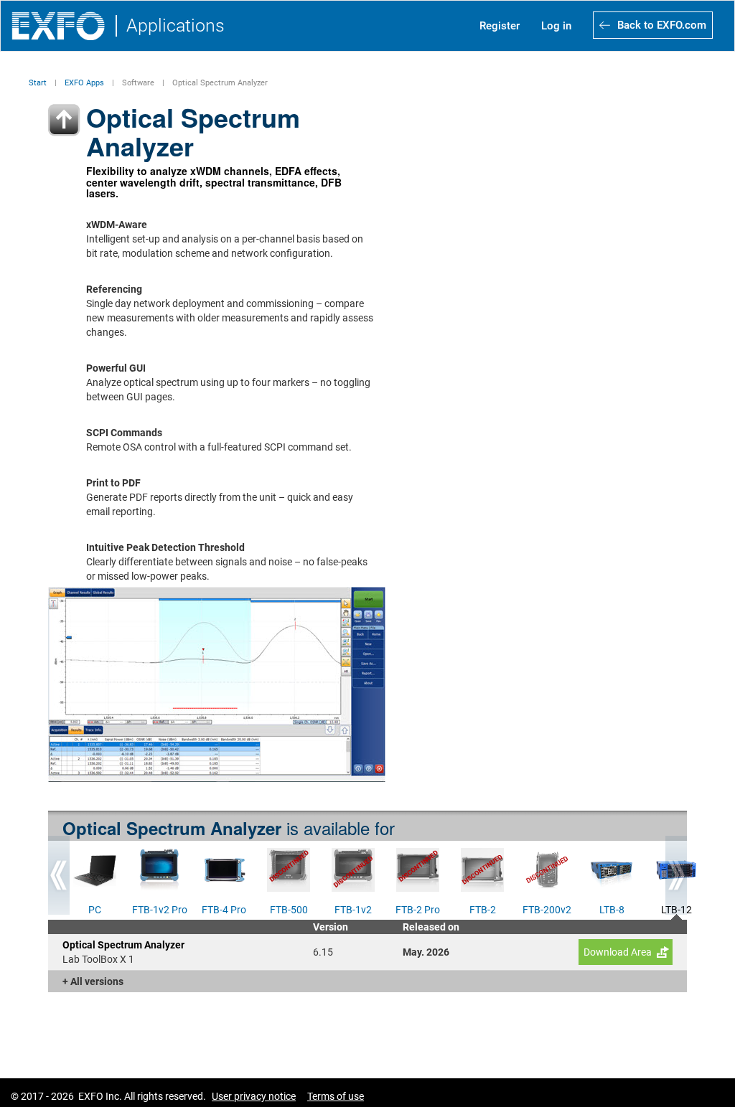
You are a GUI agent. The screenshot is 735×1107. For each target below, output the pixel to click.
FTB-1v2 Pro (159, 908)
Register (499, 25)
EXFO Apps (84, 83)
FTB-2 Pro (417, 908)
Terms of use (335, 1096)
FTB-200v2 (547, 908)
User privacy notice (254, 1096)
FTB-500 (289, 908)
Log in (556, 25)
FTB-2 (482, 908)
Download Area (618, 952)
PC (94, 908)
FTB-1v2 (353, 908)
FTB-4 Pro (224, 908)
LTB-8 (611, 908)
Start (38, 83)
